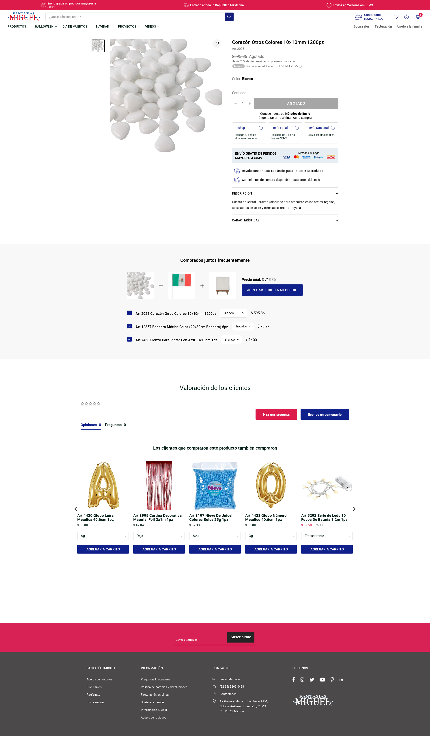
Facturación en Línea (155, 695)
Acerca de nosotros (100, 679)
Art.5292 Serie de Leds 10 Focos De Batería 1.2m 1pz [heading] (324, 517)
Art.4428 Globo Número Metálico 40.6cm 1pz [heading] (266, 517)
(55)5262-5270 (374, 19)
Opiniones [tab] (89, 424)
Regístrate (93, 695)
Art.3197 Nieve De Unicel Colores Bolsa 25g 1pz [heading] (210, 517)
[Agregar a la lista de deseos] (216, 43)
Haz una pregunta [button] (276, 414)
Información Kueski (154, 710)
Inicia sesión (95, 702)
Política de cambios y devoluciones (164, 687)
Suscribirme (240, 637)
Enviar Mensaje (230, 679)
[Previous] (76, 509)
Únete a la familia (409, 26)
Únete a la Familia (153, 702)
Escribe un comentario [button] (325, 414)
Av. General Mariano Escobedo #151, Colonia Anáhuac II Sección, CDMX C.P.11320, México (244, 706)
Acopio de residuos (153, 717)
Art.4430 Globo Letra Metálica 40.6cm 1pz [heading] (95, 517)
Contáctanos (228, 694)
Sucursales (362, 26)
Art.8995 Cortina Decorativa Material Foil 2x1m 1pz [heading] (157, 517)
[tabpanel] (166, 95)
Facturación (383, 26)
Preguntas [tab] (113, 424)
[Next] (354, 509)
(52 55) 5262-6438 (232, 686)
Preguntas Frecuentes (155, 679)
